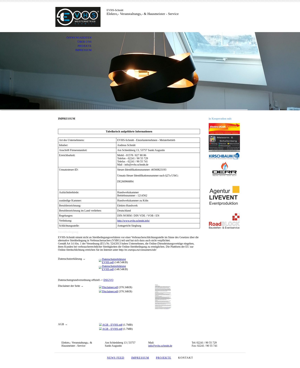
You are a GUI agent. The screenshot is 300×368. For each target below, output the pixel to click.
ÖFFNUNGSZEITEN (78, 37)
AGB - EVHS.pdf (112, 324)
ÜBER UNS (84, 41)
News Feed (115, 357)
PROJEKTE (84, 45)
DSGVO (108, 279)
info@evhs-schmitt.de (160, 345)
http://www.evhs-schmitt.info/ (133, 220)
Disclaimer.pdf (110, 287)
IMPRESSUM (83, 50)
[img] (78, 17)
